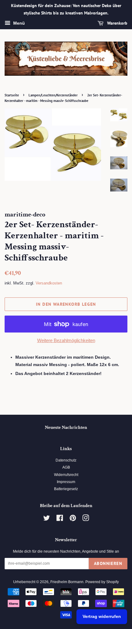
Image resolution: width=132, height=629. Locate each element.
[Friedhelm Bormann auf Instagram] (85, 519)
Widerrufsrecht (66, 475)
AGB (66, 467)
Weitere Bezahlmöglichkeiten (66, 340)
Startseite (12, 95)
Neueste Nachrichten (66, 427)
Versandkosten (49, 283)
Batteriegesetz (66, 489)
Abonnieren (108, 563)
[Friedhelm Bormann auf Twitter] (46, 519)
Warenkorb (116, 23)
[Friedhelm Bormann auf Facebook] (59, 519)
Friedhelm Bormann (66, 582)
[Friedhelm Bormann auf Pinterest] (72, 519)
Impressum (66, 482)
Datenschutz (66, 460)
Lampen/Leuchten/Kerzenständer (53, 95)
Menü (18, 23)
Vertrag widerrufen (102, 616)
